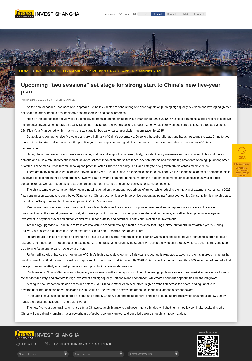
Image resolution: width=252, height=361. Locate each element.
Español (199, 14)
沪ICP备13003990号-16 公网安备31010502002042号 (80, 344)
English (158, 14)
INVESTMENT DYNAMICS (60, 71)
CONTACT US (29, 344)
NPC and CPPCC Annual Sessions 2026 (125, 71)
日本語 (185, 14)
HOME (25, 71)
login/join (110, 14)
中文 (144, 14)
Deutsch (172, 14)
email (126, 14)
